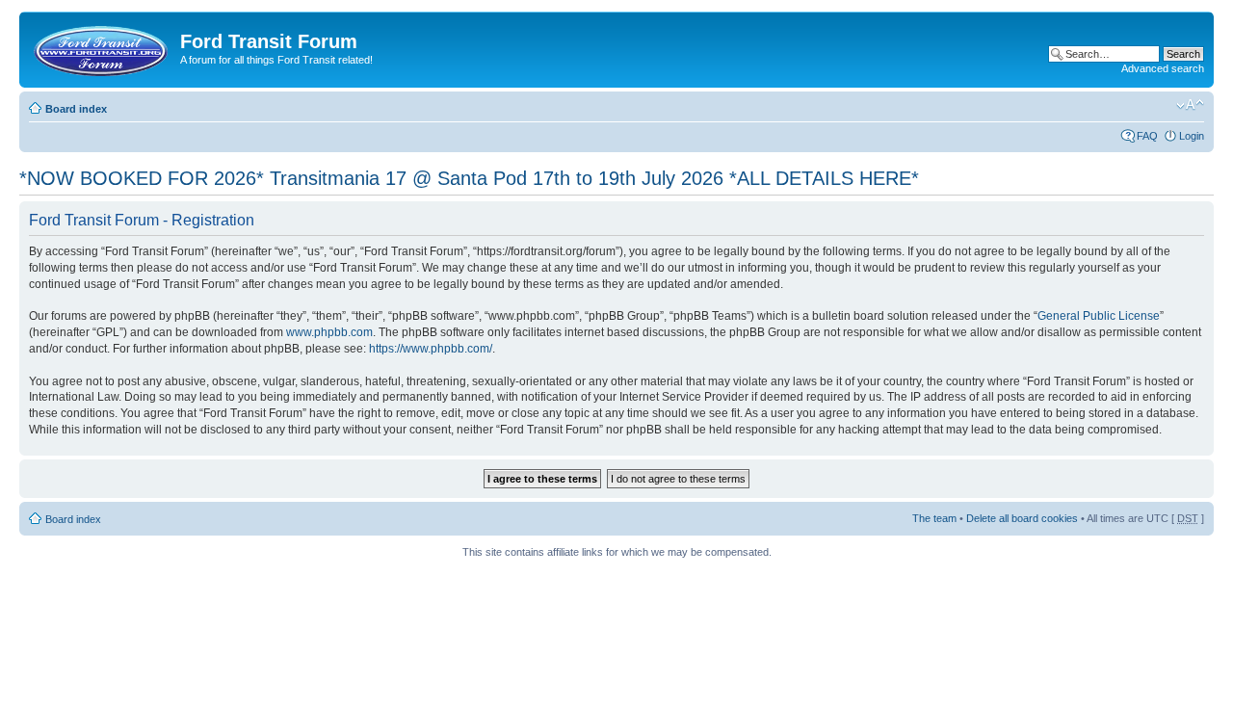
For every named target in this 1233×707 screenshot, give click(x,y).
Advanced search (1162, 68)
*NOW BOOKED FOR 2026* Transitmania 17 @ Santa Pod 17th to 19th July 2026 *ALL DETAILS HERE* (469, 178)
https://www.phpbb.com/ (430, 348)
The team (934, 518)
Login (1191, 136)
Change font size (1190, 105)
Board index (76, 109)
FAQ (1147, 136)
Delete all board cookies (1022, 518)
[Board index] (102, 47)
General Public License (1098, 316)
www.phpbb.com (329, 332)
